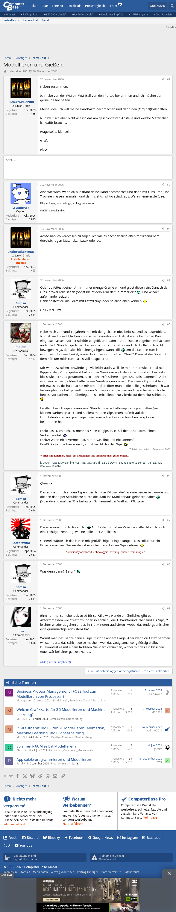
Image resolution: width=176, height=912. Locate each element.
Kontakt (25, 872)
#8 (168, 564)
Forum (112, 6)
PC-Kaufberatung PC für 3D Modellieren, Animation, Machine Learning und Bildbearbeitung (61, 730)
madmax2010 (154, 730)
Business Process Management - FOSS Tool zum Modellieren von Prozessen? (57, 694)
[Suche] (172, 6)
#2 (168, 185)
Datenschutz (131, 872)
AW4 (159, 762)
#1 (168, 79)
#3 (168, 229)
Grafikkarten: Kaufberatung (66, 719)
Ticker (33, 6)
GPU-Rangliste (139, 14)
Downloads (74, 6)
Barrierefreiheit (111, 872)
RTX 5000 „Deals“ (56, 14)
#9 (168, 608)
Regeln (46, 20)
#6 (168, 476)
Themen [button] (57, 6)
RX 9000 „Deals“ (83, 14)
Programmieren (60, 763)
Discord (33, 838)
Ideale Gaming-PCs (112, 14)
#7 (168, 520)
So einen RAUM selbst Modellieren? (46, 746)
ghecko (157, 749)
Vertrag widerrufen (62, 872)
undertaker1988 (17, 71)
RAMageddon (30, 14)
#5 (168, 324)
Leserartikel (30, 20)
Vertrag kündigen (88, 872)
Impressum (10, 872)
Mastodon (154, 838)
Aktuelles (10, 20)
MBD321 (22, 719)
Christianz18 (24, 750)
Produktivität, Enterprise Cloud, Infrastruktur (79, 700)
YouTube (25, 845)
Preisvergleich (95, 6)
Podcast (10, 14)
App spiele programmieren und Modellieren (54, 759)
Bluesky (54, 838)
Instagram (130, 838)
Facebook (76, 838)
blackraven (155, 694)
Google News (103, 838)
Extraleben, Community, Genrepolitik (71, 750)
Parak (20, 763)
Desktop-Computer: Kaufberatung (71, 737)
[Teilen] (162, 79)
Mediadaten (40, 872)
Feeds (12, 838)
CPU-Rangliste (164, 14)
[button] (18, 20)
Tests (45, 6)
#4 (168, 280)
